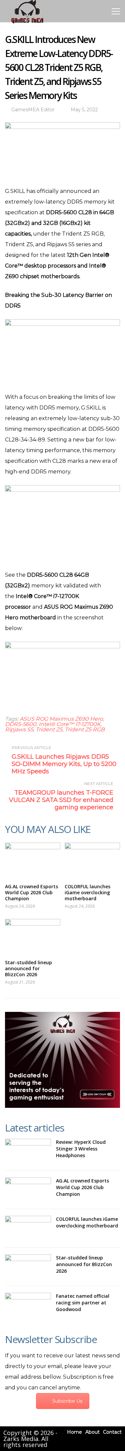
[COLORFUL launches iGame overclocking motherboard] (92, 860)
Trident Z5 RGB (85, 729)
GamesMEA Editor (33, 110)
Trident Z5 (49, 729)
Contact (112, 1432)
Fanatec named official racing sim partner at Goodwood (82, 1302)
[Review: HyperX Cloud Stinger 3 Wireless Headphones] (28, 1151)
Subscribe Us (67, 1401)
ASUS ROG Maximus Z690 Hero (61, 719)
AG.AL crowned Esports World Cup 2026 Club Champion (31, 892)
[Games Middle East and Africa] (27, 22)
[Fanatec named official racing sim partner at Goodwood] (28, 1305)
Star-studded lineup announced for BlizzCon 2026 (28, 968)
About (92, 1432)
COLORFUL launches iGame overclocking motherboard (87, 892)
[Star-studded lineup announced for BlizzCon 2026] (32, 936)
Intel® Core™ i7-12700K (69, 724)
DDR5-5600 (20, 724)
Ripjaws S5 (19, 729)
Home (74, 1432)
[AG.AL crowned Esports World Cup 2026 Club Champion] (32, 860)
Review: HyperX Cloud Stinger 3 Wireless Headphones (81, 1148)
